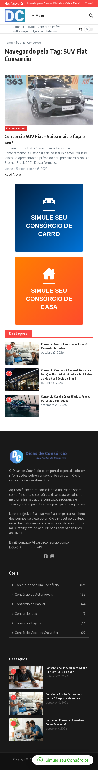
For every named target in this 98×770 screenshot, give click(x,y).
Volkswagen (21, 31)
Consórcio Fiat (15, 128)
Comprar (18, 26)
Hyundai (37, 31)
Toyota (31, 26)
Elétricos (51, 31)
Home (9, 42)
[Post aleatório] (80, 29)
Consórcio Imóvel (50, 26)
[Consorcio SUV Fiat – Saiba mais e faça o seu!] (49, 100)
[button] (62, 760)
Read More (13, 174)
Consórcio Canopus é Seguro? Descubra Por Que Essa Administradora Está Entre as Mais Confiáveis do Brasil (66, 374)
